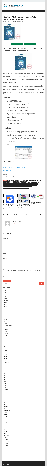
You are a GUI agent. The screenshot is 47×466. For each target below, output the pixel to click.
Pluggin (5, 398)
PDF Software (7, 377)
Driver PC (6, 327)
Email (5, 258)
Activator (6, 292)
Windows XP (6, 454)
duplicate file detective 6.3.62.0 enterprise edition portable (15, 181)
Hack (5, 348)
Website (5, 263)
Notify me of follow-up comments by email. (13, 274)
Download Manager (8, 325)
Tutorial (5, 425)
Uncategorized (7, 429)
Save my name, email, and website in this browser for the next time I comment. (21, 270)
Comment (5, 238)
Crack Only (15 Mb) (7, 170)
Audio (5, 304)
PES (5, 379)
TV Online (6, 427)
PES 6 (5, 396)
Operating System (7, 371)
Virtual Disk (6, 435)
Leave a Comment (20, 21)
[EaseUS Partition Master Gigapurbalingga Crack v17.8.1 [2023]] (9, 198)
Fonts (5, 342)
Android (5, 296)
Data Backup (6, 317)
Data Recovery (7, 319)
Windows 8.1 (6, 447)
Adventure (6, 294)
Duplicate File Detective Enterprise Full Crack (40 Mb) (14, 167)
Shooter (5, 412)
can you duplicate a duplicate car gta (14, 180)
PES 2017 (6, 389)
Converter (6, 313)
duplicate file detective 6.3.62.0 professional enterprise (14, 182)
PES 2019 (6, 393)
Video (5, 433)
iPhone (5, 356)
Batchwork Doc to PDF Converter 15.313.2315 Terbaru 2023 (36, 202)
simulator (6, 414)
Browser (5, 306)
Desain (5, 321)
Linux (5, 360)
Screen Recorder (7, 410)
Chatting (6, 312)
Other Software (7, 375)
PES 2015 (6, 385)
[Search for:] (23, 283)
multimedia (6, 367)
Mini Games (6, 364)
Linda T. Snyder (13, 21)
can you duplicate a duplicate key (28, 180)
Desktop (5, 323)
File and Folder (7, 340)
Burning (5, 308)
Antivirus (6, 300)
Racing (5, 404)
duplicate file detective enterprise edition (12, 184)
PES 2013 (6, 381)
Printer (5, 400)
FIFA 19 (5, 339)
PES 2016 (6, 387)
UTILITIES (6, 431)
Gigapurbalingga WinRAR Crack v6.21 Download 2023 (23, 205)
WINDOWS (6, 439)
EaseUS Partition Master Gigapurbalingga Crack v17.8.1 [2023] (8, 206)
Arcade (5, 302)
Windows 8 (6, 445)
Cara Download (7, 310)
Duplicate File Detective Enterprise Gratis (12, 185)
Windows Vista (7, 452)
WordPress (37, 463)
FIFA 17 (5, 335)
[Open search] (42, 11)
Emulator (6, 333)
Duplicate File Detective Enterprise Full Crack (29, 184)
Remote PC (6, 406)
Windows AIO (7, 449)
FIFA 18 (5, 337)
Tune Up (5, 423)
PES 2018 (6, 391)
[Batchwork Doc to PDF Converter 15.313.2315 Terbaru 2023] (37, 197)
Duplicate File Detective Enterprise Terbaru (28, 185)
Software (6, 420)
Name (4, 253)
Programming (6, 402)
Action (5, 290)
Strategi (5, 422)
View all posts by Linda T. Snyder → (18, 223)
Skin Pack (6, 416)
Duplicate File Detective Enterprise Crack (11, 183)
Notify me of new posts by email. (11, 278)
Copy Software (7, 315)
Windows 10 (6, 441)
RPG (5, 408)
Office (5, 369)
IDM (5, 352)
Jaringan (5, 358)
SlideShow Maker (7, 418)
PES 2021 (6, 395)
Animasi (5, 298)
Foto (5, 344)
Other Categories (7, 373)
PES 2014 (6, 383)
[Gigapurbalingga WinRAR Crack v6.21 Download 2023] (23, 198)
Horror (5, 350)
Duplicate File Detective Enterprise (32, 182)
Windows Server (7, 450)
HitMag (42, 463)
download (38, 180)
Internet (5, 354)
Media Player (6, 362)
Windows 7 (6, 443)
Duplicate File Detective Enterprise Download (29, 183)
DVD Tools (6, 329)
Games (5, 346)
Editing (5, 331)
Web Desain (6, 437)
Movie (5, 366)
